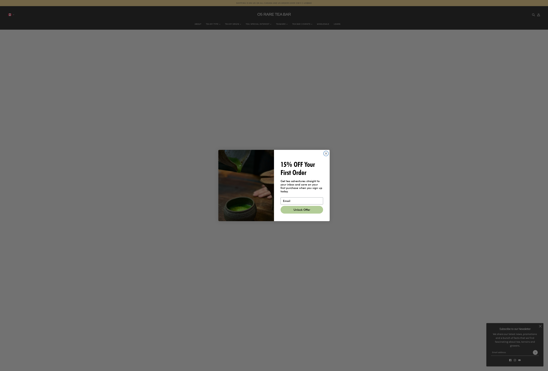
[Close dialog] (326, 153)
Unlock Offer (302, 209)
